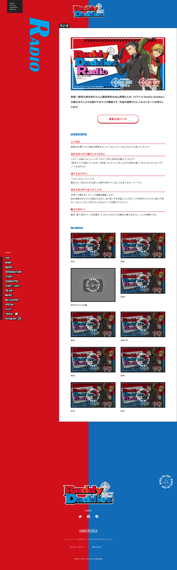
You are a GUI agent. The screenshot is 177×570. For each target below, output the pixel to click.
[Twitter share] (80, 516)
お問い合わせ (97, 547)
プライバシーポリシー (77, 547)
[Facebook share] (88, 516)
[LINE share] (96, 516)
